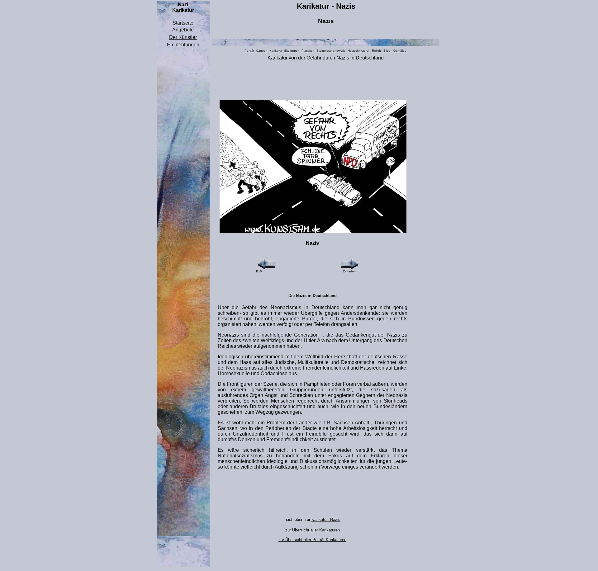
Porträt (249, 50)
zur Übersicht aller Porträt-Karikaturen (312, 539)
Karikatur (275, 50)
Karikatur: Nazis (325, 519)
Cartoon (262, 50)
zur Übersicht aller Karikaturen (312, 530)
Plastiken (308, 50)
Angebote (183, 29)
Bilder (387, 50)
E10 (259, 271)
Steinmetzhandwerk (330, 50)
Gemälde (399, 50)
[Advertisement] (183, 143)
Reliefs (377, 50)
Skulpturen (292, 50)
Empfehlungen (183, 44)
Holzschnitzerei (358, 50)
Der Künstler (183, 37)
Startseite (183, 23)
